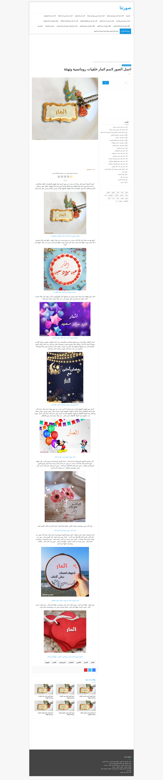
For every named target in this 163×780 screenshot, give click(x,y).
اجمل (85, 662)
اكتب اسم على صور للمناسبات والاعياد (69, 21)
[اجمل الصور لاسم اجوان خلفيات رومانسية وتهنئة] (86, 706)
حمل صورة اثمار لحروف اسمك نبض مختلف (65, 600)
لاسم (53, 662)
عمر (113, 198)
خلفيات (71, 662)
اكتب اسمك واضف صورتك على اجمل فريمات (66, 26)
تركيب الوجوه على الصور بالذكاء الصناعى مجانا (120, 763)
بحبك (126, 195)
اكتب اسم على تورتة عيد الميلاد (65, 15)
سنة (105, 195)
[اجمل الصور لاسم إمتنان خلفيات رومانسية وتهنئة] (43, 706)
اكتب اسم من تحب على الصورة (106, 21)
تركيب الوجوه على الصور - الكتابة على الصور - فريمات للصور (116, 761)
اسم (122, 192)
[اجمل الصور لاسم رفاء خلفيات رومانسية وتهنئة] (43, 689)
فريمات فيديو (124, 182)
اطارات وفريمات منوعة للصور (104, 26)
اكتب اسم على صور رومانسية (123, 21)
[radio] (71, 177)
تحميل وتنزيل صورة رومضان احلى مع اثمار (65, 404)
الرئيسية (128, 15)
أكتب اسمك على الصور (125, 772)
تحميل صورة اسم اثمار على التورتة (65, 292)
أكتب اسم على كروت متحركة (120, 127)
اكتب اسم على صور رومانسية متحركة (96, 15)
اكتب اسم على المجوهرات (49, 15)
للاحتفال (126, 201)
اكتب (118, 192)
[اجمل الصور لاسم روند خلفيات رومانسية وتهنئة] (65, 689)
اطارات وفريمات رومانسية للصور (87, 26)
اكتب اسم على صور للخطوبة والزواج (88, 21)
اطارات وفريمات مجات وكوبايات (50, 21)
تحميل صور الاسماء (49, 26)
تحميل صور (40, 26)
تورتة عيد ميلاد (124, 177)
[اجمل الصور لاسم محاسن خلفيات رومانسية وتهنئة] (86, 689)
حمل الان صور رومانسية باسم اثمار (65, 530)
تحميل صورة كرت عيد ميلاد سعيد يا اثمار (65, 338)
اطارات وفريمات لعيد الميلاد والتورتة (121, 26)
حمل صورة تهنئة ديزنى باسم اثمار (65, 457)
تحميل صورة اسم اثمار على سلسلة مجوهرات (65, 236)
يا (116, 201)
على (118, 198)
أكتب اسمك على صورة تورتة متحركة (115, 15)
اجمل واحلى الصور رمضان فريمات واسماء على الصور (106, 31)
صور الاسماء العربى (125, 31)
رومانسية (62, 662)
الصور (78, 662)
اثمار (92, 662)
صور (127, 198)
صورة (122, 198)
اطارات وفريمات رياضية (122, 137)
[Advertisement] (81, 47)
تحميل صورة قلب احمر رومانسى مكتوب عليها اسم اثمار (65, 657)
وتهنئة (46, 662)
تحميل (121, 195)
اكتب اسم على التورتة (80, 15)
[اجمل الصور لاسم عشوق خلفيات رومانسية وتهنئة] (65, 706)
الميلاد (108, 192)
